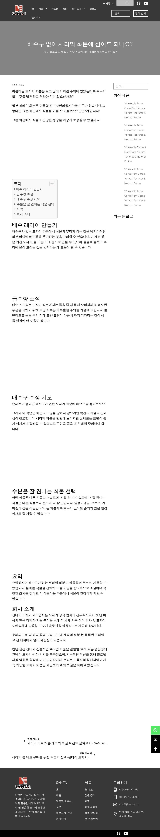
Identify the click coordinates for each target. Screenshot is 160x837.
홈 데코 (89, 789)
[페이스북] (138, 3)
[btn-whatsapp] (155, 730)
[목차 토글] (50, 183)
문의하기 (36, 17)
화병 (87, 801)
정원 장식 (90, 795)
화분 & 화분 (91, 807)
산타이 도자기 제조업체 (28, 615)
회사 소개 (76, 8)
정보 (58, 807)
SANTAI (62, 782)
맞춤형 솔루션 (64, 801)
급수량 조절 (25, 194)
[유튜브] (145, 3)
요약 (20, 209)
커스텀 (55, 8)
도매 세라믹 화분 (68, 635)
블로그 (93, 8)
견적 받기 (140, 13)
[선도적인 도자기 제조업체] (19, 10)
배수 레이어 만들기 (29, 189)
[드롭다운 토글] (46, 9)
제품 (41, 8)
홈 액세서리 (91, 818)
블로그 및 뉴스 (58, 51)
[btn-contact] (155, 739)
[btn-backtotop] (155, 748)
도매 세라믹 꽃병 (34, 635)
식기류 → (108, 3)
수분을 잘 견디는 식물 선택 (35, 204)
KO (126, 3)
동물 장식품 (91, 812)
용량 (65, 8)
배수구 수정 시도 (28, 199)
